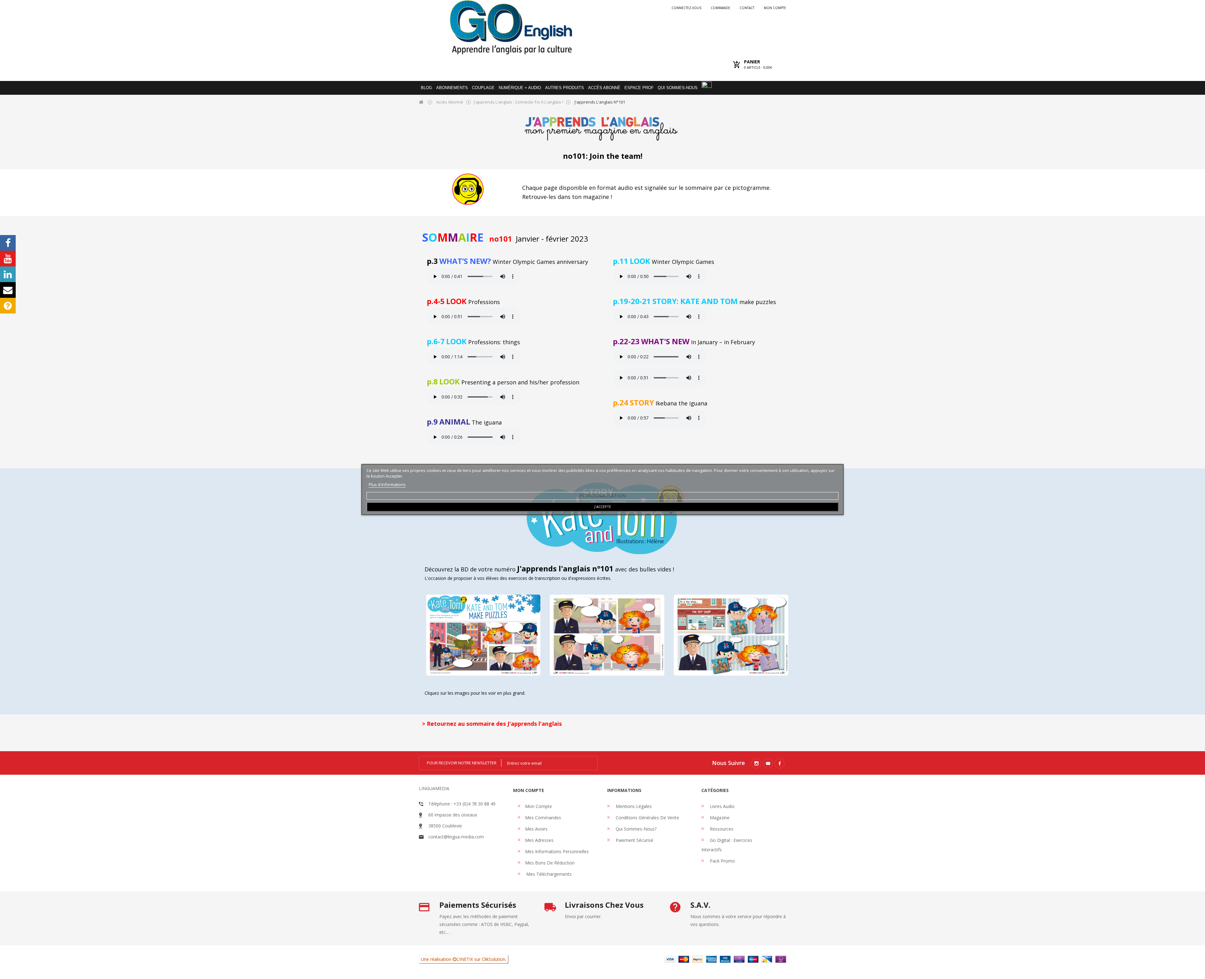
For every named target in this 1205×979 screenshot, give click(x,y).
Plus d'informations (387, 484)
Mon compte (775, 8)
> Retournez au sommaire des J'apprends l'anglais (492, 723)
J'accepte (602, 506)
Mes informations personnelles (557, 851)
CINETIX (464, 959)
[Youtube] (768, 763)
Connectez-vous (686, 8)
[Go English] (511, 27)
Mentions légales (633, 806)
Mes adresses (539, 840)
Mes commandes (543, 818)
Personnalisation (602, 495)
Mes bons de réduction (550, 863)
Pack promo (722, 861)
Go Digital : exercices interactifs (726, 845)
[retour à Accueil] (421, 102)
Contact (747, 8)
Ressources (721, 829)
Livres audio (722, 806)
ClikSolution (493, 959)
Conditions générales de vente (646, 818)
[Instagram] (756, 763)
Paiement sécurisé (633, 840)
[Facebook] (779, 763)
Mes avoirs (536, 829)
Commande (720, 8)
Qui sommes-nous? (635, 829)
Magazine (719, 818)
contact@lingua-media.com (456, 837)
